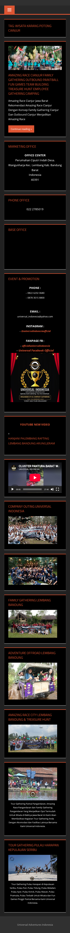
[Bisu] (52, 489)
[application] (35, 477)
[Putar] (12, 489)
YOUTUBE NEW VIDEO (35, 424)
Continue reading (20, 129)
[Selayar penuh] (57, 489)
